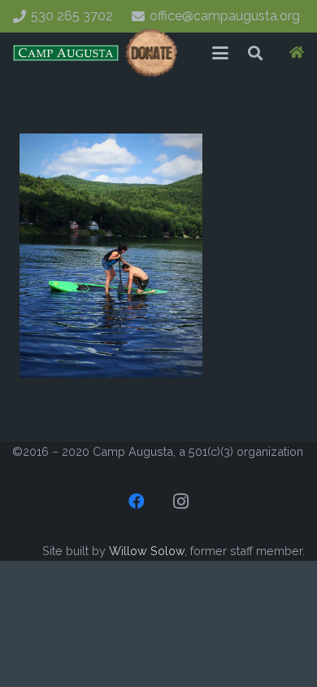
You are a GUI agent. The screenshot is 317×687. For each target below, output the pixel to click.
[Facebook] (136, 501)
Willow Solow (147, 551)
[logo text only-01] (66, 53)
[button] (220, 53)
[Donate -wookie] (151, 52)
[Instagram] (180, 501)
